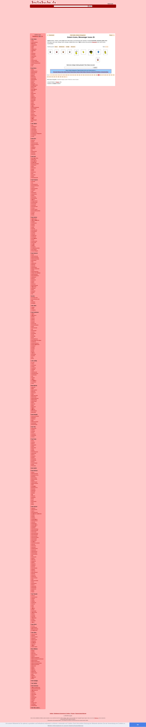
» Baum (32, 82)
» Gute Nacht (34, 249)
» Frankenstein (34, 202)
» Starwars (33, 575)
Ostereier (88, 72)
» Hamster (33, 265)
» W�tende (33, 677)
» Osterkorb (33, 435)
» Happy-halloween (35, 268)
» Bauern (33, 80)
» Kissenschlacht (34, 325)
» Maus (32, 394)
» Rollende (33, 497)
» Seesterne (33, 549)
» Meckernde (33, 396)
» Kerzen (33, 320)
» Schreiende (33, 540)
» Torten (32, 609)
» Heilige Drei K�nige (35, 272)
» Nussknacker (34, 424)
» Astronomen (34, 60)
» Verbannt (33, 638)
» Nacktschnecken (35, 416)
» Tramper (33, 615)
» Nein (32, 420)
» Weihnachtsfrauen (35, 661)
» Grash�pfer (34, 238)
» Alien (32, 47)
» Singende (33, 561)
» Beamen (33, 83)
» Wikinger (33, 670)
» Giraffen (33, 232)
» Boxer (32, 112)
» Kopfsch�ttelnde (35, 344)
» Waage (32, 650)
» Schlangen (33, 526)
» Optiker (33, 429)
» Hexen (32, 281)
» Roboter (33, 495)
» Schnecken (33, 531)
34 (50, 76)
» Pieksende (33, 453)
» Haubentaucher (34, 271)
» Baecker (33, 73)
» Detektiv (33, 148)
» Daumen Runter (35, 144)
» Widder (33, 668)
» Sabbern (33, 508)
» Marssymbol (34, 390)
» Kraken (33, 347)
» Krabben (33, 345)
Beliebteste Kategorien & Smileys (62, 713)
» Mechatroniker (34, 395)
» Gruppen (33, 246)
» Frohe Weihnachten (35, 210)
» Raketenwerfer (34, 473)
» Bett (32, 92)
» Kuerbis (33, 355)
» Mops (32, 405)
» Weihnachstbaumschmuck (37, 658)
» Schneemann (34, 536)
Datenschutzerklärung (80, 713)
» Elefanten (33, 167)
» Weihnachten (34, 660)
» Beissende (33, 86)
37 (56, 76)
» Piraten (33, 457)
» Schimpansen (34, 520)
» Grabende (33, 236)
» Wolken (33, 675)
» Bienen (33, 96)
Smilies (51, 713)
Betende (55, 72)
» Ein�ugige (33, 162)
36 (54, 76)
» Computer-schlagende (36, 133)
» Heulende (33, 279)
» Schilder (33, 517)
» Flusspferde (34, 198)
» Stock (32, 581)
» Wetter (32, 667)
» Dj (31, 150)
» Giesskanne (34, 231)
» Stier (32, 579)
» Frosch (33, 212)
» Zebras (33, 695)
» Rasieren (33, 476)
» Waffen (33, 651)
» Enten (32, 170)
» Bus (32, 121)
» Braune (33, 114)
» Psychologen (34, 462)
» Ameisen (33, 53)
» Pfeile (32, 449)
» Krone (32, 351)
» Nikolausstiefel (34, 421)
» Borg (32, 110)
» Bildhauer (33, 97)
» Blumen (33, 104)
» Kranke (33, 348)
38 (58, 76)
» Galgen (33, 221)
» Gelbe (32, 227)
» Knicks (33, 332)
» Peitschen (33, 447)
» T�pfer (33, 608)
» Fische (32, 187)
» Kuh (32, 357)
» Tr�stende (33, 617)
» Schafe (33, 515)
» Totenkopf (33, 610)
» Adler (32, 40)
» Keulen (33, 322)
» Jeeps (32, 308)
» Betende (33, 90)
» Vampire (33, 635)
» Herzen (33, 278)
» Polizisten (33, 458)
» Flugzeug (33, 196)
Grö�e (67, 46)
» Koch (32, 337)
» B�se (32, 105)
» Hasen (32, 270)
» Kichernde (33, 323)
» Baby (32, 69)
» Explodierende (34, 177)
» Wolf (32, 674)
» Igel (32, 300)
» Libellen (33, 369)
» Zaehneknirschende (35, 688)
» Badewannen (34, 71)
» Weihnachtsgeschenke (36, 663)
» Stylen (32, 591)
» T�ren (32, 622)
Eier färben (64, 72)
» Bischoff (33, 100)
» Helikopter (33, 277)
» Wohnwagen (34, 672)
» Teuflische (33, 602)
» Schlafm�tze (34, 524)
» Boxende (33, 111)
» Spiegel (33, 569)
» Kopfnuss (33, 341)
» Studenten (33, 588)
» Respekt (33, 491)
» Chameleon (34, 126)
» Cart (32, 125)
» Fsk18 (32, 213)
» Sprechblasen (34, 572)
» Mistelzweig (34, 399)
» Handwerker (34, 267)
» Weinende (33, 665)
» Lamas (32, 366)
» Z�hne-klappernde (35, 687)
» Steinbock (33, 576)
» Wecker (33, 656)
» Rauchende (34, 477)
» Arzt (32, 58)
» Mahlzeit (33, 387)
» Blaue (32, 101)
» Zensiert (33, 698)
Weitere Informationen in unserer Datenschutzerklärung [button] (65, 725)
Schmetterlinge (104, 72)
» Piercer (33, 454)
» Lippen (33, 377)
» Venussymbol (34, 636)
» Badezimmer (34, 72)
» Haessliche (33, 260)
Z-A (42, 36)
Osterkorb (51, 35)
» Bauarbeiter (34, 79)
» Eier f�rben (34, 160)
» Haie (32, 261)
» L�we (32, 379)
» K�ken (33, 352)
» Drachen (33, 152)
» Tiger (32, 606)
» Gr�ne (33, 245)
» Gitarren (33, 234)
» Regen (32, 480)
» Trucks (32, 619)
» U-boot (33, 626)
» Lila (32, 376)
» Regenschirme (34, 483)
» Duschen (33, 154)
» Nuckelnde (33, 423)
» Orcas (32, 432)
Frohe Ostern (73, 72)
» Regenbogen (34, 481)
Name (56, 46)
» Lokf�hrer (33, 380)
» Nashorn (33, 418)
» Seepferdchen (34, 548)
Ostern (57, 82)
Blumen (59, 72)
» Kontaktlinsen (34, 338)
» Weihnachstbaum (35, 657)
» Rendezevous (34, 487)
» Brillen (32, 117)
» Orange (33, 431)
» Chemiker (33, 128)
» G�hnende (34, 218)
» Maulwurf (33, 392)
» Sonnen (33, 566)
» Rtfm (32, 502)
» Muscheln (33, 412)
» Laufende (33, 367)
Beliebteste (35, 36)
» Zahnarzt (33, 693)
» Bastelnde (33, 78)
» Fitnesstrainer (34, 188)
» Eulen (32, 176)
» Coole (32, 136)
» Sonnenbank (34, 568)
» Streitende (33, 586)
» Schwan (33, 544)
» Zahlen (33, 691)
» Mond (32, 402)
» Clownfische (34, 132)
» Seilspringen (34, 552)
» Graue (32, 239)
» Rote (32, 500)
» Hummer (33, 291)
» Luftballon (33, 381)
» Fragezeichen (34, 200)
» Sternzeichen (34, 577)
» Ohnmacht (33, 428)
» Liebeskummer (34, 373)
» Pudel (32, 464)
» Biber (32, 94)
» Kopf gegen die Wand (36, 340)
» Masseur (33, 391)
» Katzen (33, 318)
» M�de (32, 408)
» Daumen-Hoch (34, 143)
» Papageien (33, 444)
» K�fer (32, 313)
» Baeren (33, 75)
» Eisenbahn (33, 165)
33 (47, 76)
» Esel (32, 173)
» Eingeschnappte (35, 163)
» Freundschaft (34, 206)
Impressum (110, 3)
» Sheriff (32, 558)
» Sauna (32, 510)
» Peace (32, 446)
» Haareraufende (34, 256)
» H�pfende (33, 286)
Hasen (78, 72)
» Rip (32, 494)
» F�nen (33, 199)
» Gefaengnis (34, 223)
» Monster (33, 403)
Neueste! (73, 46)
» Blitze (32, 103)
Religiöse (98, 72)
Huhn (81, 72)
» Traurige (33, 616)
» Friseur (33, 207)
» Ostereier (33, 434)
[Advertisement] (73, 20)
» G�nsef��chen (35, 220)
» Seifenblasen (34, 551)
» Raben (32, 472)
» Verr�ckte (33, 642)
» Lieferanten (34, 374)
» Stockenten (34, 583)
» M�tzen (33, 409)
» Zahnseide (33, 694)
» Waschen (33, 653)
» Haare (32, 254)
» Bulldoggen (34, 119)
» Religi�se (33, 486)
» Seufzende (33, 556)
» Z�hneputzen (34, 690)
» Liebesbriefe (34, 372)
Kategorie (94, 42)
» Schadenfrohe (34, 512)
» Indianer (33, 301)
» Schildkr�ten (34, 519)
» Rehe (32, 484)
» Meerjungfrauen (35, 398)
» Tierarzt (33, 603)
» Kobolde (33, 336)
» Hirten (32, 282)
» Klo (32, 329)
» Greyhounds (34, 241)
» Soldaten (33, 565)
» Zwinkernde (34, 705)
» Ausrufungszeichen (35, 63)
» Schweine (33, 545)
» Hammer (33, 264)
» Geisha (33, 224)
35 (52, 76)
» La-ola (32, 362)
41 (64, 76)
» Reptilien (33, 490)
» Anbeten (33, 54)
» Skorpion (33, 563)
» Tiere (32, 605)
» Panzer (33, 443)
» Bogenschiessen (35, 107)
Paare (111, 35)
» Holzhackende (34, 285)
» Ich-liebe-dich (34, 297)
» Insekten (33, 303)
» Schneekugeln (34, 534)
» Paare (32, 440)
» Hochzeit (33, 284)
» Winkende (33, 671)
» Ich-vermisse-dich (35, 299)
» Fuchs (32, 214)
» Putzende (33, 465)
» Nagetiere (33, 417)
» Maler (32, 388)
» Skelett (33, 562)
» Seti (32, 555)
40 (62, 76)
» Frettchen (33, 205)
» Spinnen (33, 570)
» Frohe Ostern (34, 209)
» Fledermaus (34, 194)
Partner (73, 713)
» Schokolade (34, 538)
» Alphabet (33, 50)
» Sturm (32, 590)
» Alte (32, 51)
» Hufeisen (33, 288)
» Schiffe (33, 516)
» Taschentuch (34, 597)
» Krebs (32, 350)
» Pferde (32, 450)
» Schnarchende (34, 530)
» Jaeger (32, 307)
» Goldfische (33, 235)
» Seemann (33, 547)
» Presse (32, 461)
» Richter (33, 493)
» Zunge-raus (34, 702)
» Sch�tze (33, 541)
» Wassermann (34, 654)
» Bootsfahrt (33, 108)
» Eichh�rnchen (34, 158)
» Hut (32, 293)
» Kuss (32, 358)
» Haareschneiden (35, 257)
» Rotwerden (33, 501)
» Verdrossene (34, 639)
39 (60, 76)
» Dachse (33, 140)
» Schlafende (33, 523)
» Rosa (32, 498)
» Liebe (32, 370)
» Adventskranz (34, 42)
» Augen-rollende (34, 61)
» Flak (32, 191)
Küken (84, 72)
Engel (68, 72)
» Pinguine (33, 456)
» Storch (32, 584)
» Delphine (33, 147)
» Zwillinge (33, 704)
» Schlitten (33, 527)
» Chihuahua (33, 129)
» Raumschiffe (34, 479)
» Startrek (33, 573)
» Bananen (33, 76)
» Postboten (33, 460)
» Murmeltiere (34, 410)
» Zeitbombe (33, 697)
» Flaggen (33, 189)
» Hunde (32, 292)
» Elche (32, 166)
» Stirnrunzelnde (34, 580)
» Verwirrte (33, 643)
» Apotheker (33, 56)
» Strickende (33, 587)
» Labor (32, 363)
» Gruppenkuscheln (35, 248)
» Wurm (32, 678)
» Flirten (32, 195)
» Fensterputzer (34, 184)
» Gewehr (33, 228)
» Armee (32, 57)
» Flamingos (33, 192)
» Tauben (33, 598)
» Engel (32, 169)
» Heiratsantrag (34, 274)
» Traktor (33, 613)
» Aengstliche (34, 44)
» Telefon (33, 601)
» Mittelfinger (34, 401)
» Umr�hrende (34, 630)
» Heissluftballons (35, 275)
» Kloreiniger (33, 330)
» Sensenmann (34, 554)
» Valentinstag (34, 634)
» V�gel (32, 645)
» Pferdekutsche (34, 451)
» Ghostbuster (34, 230)
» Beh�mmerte (34, 85)
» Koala (32, 334)
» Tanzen (33, 595)
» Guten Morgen (34, 250)
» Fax (32, 182)
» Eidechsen (33, 159)
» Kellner (33, 319)
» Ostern (33, 436)
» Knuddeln (33, 333)
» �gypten (33, 43)
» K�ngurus (33, 315)
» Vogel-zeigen (34, 646)
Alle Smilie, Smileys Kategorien (77, 35)
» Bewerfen (33, 93)
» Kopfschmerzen (35, 343)
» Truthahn (33, 620)
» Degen (32, 145)
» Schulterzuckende (35, 542)
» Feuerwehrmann (35, 185)
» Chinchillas (33, 130)
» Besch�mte (34, 89)
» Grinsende (33, 242)
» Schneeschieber (35, 537)
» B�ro (32, 118)
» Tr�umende (34, 612)
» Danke (32, 141)
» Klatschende (34, 327)
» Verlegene (33, 641)
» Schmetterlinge (34, 529)
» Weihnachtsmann (35, 664)
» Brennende (33, 115)
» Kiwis (32, 326)
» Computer (33, 134)
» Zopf (32, 701)
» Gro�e (33, 243)
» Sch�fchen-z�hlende (36, 513)
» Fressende (33, 203)
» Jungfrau (33, 310)
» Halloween (33, 263)
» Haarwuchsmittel (35, 258)
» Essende (33, 174)
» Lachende (33, 365)
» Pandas (33, 442)
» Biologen (33, 98)
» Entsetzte (33, 172)
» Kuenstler (33, 354)
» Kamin (32, 316)
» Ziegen (33, 699)
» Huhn (32, 289)
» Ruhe (32, 504)
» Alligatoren (33, 49)
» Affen (32, 46)
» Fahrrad (33, 181)
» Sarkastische (34, 509)
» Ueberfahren (34, 627)
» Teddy (32, 599)
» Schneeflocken (34, 533)
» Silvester (33, 559)
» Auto (32, 64)
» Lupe (32, 383)
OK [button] (138, 724)
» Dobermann (34, 151)
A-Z (39, 36)
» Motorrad (33, 406)
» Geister (33, 225)
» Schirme (33, 522)
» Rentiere (33, 488)
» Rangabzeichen (34, 475)
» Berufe (32, 87)
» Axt (32, 65)
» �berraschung (34, 628)
